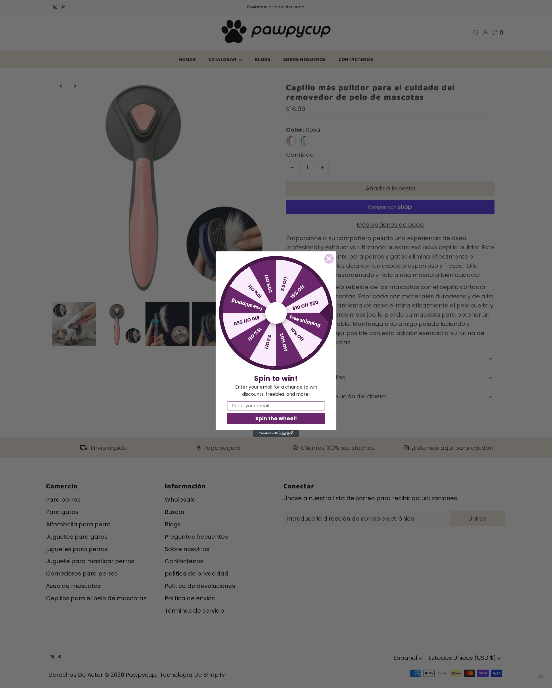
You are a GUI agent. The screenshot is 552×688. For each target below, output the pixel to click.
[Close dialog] (329, 259)
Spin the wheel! (276, 418)
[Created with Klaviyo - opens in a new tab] (276, 433)
